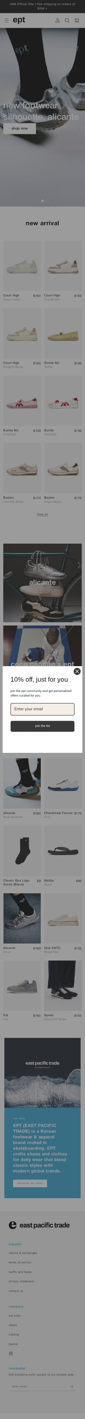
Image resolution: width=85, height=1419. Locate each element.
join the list (42, 726)
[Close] (77, 671)
